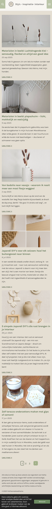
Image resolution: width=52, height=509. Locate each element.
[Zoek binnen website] (2, 4)
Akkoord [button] (42, 502)
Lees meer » (7, 77)
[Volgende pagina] (35, 463)
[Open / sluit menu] (49, 4)
